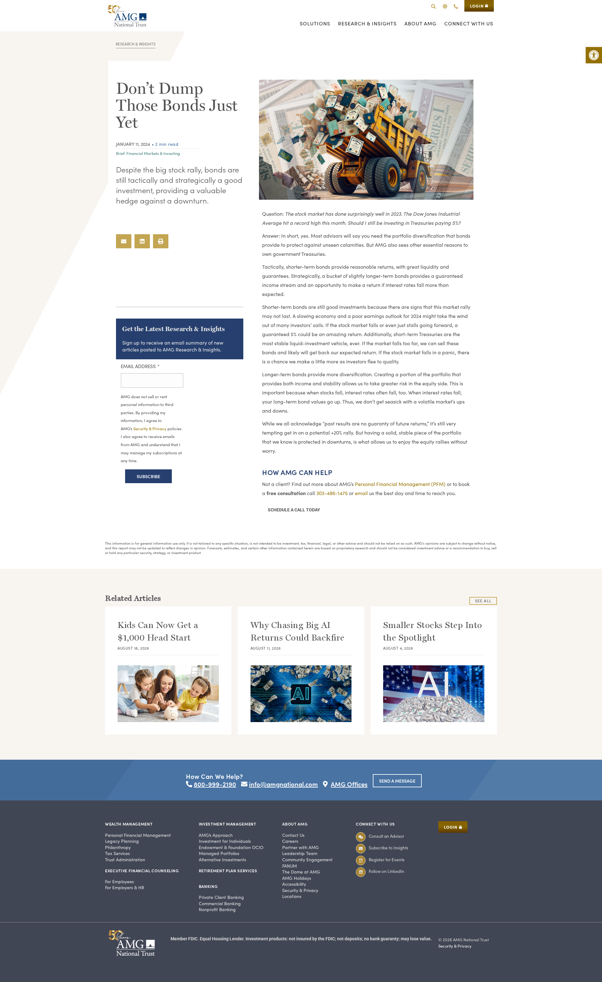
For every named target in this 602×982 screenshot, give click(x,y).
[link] (594, 55)
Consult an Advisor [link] (386, 836)
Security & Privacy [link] (150, 428)
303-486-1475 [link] (332, 493)
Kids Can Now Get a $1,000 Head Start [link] (158, 631)
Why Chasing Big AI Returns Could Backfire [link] (298, 631)
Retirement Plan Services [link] (228, 871)
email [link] (361, 493)
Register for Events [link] (386, 860)
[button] (445, 6)
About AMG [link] (295, 824)
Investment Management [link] (227, 824)
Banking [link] (208, 886)
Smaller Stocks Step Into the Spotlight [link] (432, 631)
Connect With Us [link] (375, 824)
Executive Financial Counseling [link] (142, 871)
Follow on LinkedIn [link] (386, 871)
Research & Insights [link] (136, 43)
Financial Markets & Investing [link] (153, 153)
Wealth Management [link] (128, 824)
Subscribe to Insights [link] (388, 848)
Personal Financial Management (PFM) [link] (400, 484)
